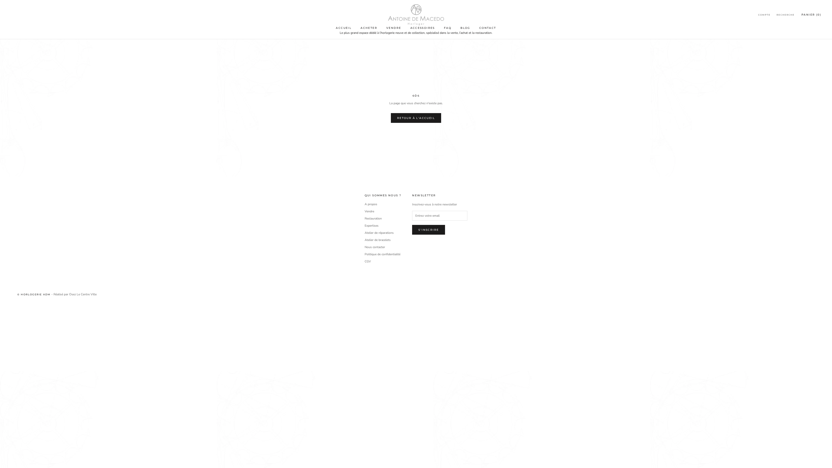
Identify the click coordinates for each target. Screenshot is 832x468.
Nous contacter (375, 247)
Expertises (372, 226)
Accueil (343, 27)
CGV (368, 261)
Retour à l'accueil (416, 118)
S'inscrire (428, 229)
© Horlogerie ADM (33, 294)
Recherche (786, 14)
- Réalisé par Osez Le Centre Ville (73, 294)
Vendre (393, 27)
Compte (764, 14)
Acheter (369, 27)
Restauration (373, 218)
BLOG (465, 27)
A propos (371, 204)
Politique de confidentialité (382, 254)
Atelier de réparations (379, 233)
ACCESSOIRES (422, 27)
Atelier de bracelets (378, 240)
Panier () (811, 14)
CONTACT (487, 27)
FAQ (447, 27)
